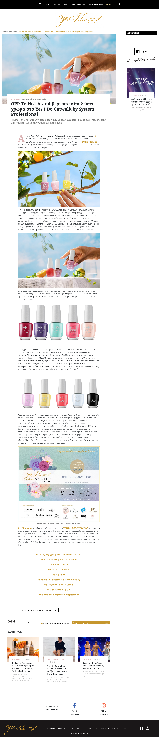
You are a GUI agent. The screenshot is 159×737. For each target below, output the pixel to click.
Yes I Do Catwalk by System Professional (35, 610)
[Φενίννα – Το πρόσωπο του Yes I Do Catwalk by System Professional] (94, 649)
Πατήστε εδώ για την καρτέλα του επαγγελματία (91, 623)
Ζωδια (136, 95)
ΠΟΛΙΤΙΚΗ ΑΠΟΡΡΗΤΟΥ (65, 728)
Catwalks (13, 32)
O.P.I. (28, 623)
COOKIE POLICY (81, 728)
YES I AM (103, 728)
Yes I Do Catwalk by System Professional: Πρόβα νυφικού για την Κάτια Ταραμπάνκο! (57, 670)
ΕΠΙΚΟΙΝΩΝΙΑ (51, 728)
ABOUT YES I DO (93, 728)
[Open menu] (39, 4)
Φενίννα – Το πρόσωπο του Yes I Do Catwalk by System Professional (93, 666)
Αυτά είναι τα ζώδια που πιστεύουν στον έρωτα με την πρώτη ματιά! (141, 102)
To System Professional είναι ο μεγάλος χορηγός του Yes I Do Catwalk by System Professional (23, 667)
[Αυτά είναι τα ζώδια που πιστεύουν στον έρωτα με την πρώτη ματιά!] (141, 83)
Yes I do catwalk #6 (55, 659)
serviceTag (84, 733)
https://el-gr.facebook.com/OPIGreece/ (56, 623)
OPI (56, 610)
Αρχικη (5, 32)
